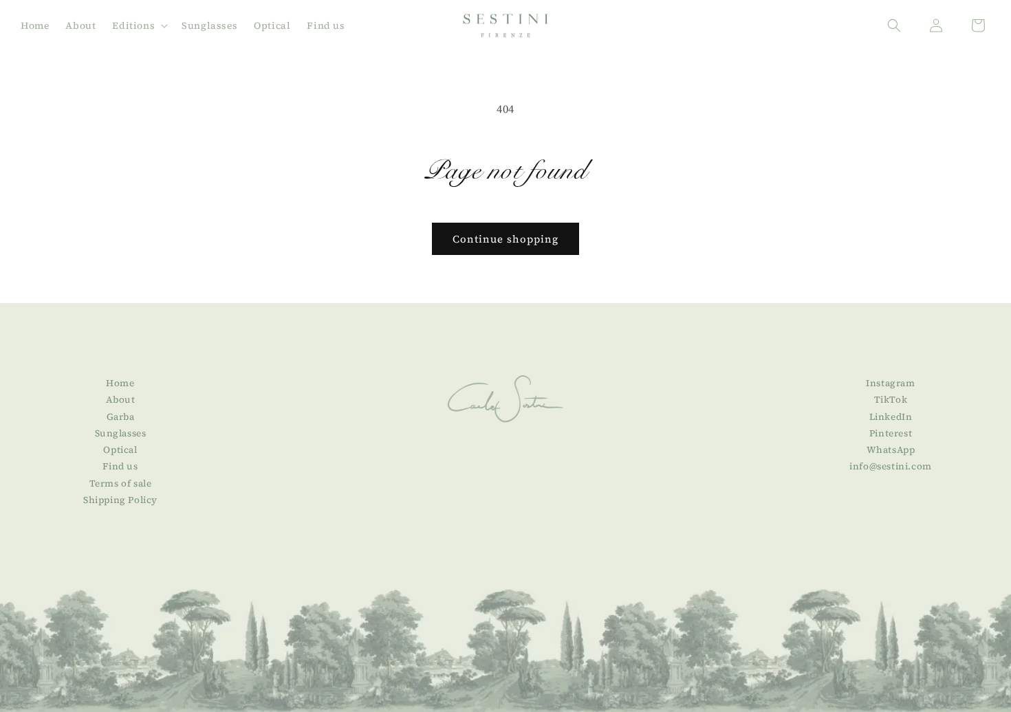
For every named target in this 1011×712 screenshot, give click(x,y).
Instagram (890, 383)
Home (120, 383)
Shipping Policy (120, 500)
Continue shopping (505, 239)
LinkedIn (891, 416)
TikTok (891, 400)
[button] (138, 25)
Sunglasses (120, 433)
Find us (120, 467)
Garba (121, 416)
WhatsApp (891, 449)
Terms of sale (120, 483)
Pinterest (890, 433)
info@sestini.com (890, 467)
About (120, 400)
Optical (120, 449)
